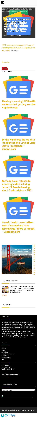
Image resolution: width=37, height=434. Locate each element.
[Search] (33, 2)
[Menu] (2, 2)
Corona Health (10, 8)
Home (3, 8)
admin (5, 35)
